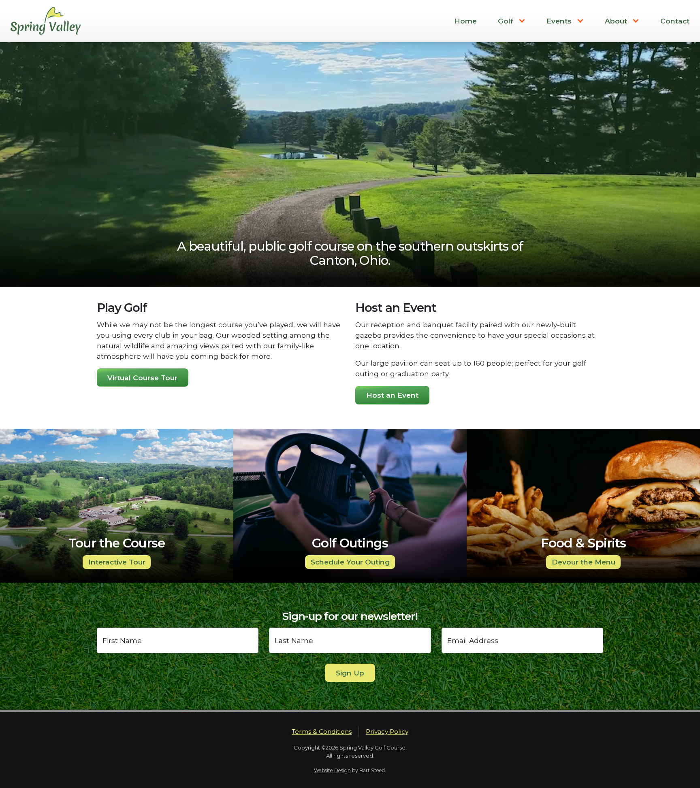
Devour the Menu (583, 562)
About (616, 21)
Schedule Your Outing (350, 562)
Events (559, 21)
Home (465, 21)
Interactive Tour (116, 562)
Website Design (332, 770)
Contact (674, 21)
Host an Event (392, 395)
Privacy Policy (387, 731)
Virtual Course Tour (142, 377)
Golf (505, 21)
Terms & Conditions (322, 731)
